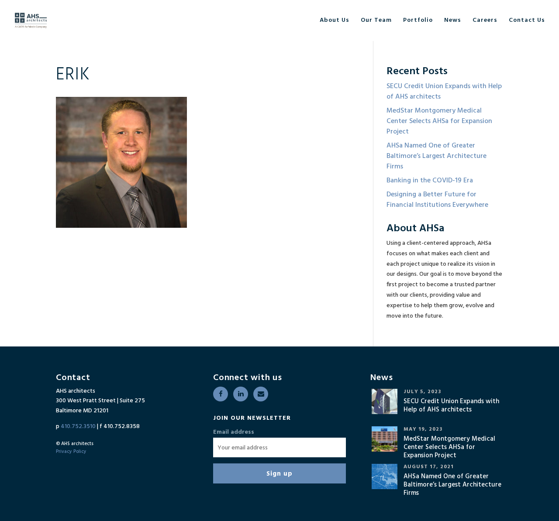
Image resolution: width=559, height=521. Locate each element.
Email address (233, 432)
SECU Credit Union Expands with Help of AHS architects (444, 92)
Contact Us (527, 20)
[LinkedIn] (240, 394)
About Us (334, 20)
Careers (485, 20)
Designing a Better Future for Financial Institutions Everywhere (437, 200)
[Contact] (260, 394)
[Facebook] (220, 394)
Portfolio (418, 20)
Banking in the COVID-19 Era (429, 180)
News (452, 20)
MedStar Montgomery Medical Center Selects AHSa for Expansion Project (439, 121)
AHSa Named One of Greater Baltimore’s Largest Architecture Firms (436, 156)
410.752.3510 (78, 427)
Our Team (376, 20)
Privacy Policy (71, 452)
